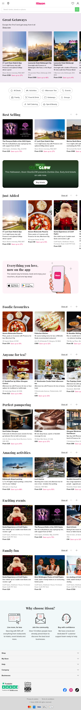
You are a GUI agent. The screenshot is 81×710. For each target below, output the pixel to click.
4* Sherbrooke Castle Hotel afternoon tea (49, 382)
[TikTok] (77, 691)
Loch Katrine (39, 479)
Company (5, 670)
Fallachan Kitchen (41, 333)
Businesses (6, 675)
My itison (5, 658)
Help (3, 664)
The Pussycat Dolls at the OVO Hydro (17, 141)
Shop (4, 653)
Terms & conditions (48, 699)
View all (64, 195)
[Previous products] (71, 114)
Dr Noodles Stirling (74, 333)
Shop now (7, 27)
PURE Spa (38, 431)
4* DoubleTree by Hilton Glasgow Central (15, 382)
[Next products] (76, 114)
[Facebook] (65, 691)
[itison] (40, 3)
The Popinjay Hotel (74, 381)
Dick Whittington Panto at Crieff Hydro (49, 577)
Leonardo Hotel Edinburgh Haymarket (64, 64)
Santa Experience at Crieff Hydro (64, 232)
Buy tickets (40, 182)
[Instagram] (71, 691)
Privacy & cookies (32, 699)
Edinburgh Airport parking (12, 479)
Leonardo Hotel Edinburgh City (39, 63)
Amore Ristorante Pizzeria (38, 231)
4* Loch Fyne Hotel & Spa (12, 63)
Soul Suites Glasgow (10, 431)
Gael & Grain (71, 527)
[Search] (77, 9)
